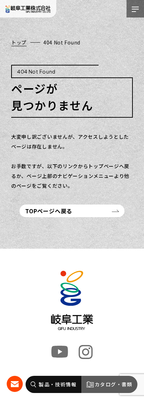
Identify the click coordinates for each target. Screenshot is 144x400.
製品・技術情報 (58, 384)
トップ (19, 42)
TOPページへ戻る (48, 211)
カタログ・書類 (113, 384)
